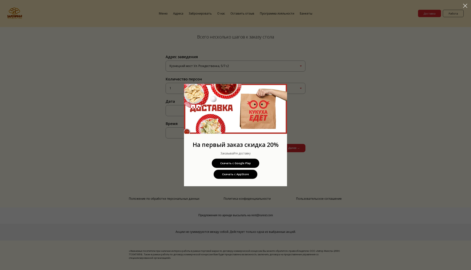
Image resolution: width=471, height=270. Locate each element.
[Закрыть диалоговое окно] (465, 6)
